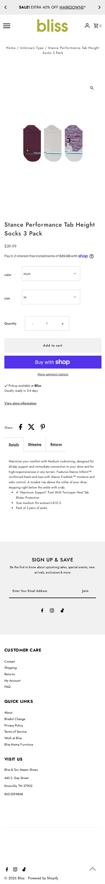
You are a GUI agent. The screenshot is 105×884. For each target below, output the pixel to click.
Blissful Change (14, 719)
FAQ (7, 686)
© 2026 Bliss (15, 878)
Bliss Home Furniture (18, 744)
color (7, 274)
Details (14, 444)
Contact (9, 661)
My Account (12, 680)
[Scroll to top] (92, 868)
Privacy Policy (13, 725)
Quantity (10, 323)
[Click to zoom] (92, 87)
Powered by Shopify (43, 878)
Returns (56, 444)
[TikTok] (62, 611)
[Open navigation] (17, 25)
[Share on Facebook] (20, 428)
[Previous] (5, 7)
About (8, 712)
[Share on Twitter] (31, 428)
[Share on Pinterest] (43, 428)
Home (11, 47)
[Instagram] (52, 611)
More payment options (53, 374)
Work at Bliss (13, 738)
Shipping (34, 444)
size (7, 298)
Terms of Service (15, 731)
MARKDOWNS (72, 7)
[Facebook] (42, 611)
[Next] (99, 7)
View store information (20, 403)
